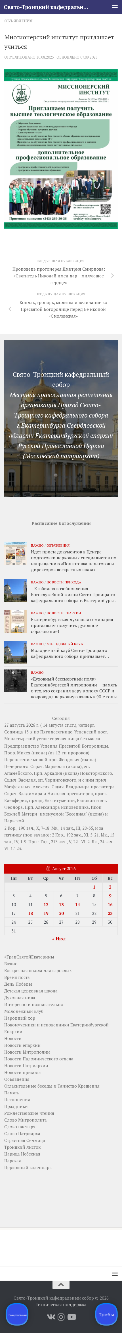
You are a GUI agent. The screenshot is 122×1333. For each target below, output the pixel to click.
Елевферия (15, 800)
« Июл (59, 939)
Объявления (18, 20)
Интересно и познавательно (33, 1004)
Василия (27, 780)
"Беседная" (76, 814)
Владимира (78, 786)
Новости (13, 1038)
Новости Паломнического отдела (38, 1059)
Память (11, 1093)
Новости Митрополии (27, 1052)
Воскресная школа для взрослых (38, 970)
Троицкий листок (22, 1147)
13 (61, 904)
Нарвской (14, 820)
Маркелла (55, 766)
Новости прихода (64, 582)
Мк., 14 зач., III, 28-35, (72, 828)
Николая (56, 793)
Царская (12, 1160)
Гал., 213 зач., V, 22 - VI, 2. (66, 841)
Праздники (16, 1106)
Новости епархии (64, 613)
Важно (37, 545)
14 (77, 904)
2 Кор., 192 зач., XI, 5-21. (76, 835)
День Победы (18, 984)
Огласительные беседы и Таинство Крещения (52, 1086)
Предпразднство (21, 746)
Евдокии (86, 800)
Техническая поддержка (61, 1304)
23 (110, 913)
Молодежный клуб (65, 643)
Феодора (13, 807)
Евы (49, 800)
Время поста (17, 977)
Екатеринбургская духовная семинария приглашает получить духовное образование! (72, 625)
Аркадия (53, 773)
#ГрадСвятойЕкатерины (29, 957)
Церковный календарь (28, 1167)
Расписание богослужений (61, 523)
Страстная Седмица (24, 1140)
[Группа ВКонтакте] (51, 1317)
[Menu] (115, 7)
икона (39, 753)
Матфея (12, 786)
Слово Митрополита (25, 1120)
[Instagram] (61, 1317)
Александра (47, 807)
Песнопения (17, 1099)
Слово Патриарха (22, 1133)
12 (46, 904)
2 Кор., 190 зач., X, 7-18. (27, 828)
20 (61, 913)
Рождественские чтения (29, 1113)
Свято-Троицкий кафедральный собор (48, 6)
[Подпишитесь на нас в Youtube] (71, 1317)
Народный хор (19, 1018)
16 (110, 904)
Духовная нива (19, 997)
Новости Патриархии (26, 1065)
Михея (23, 753)
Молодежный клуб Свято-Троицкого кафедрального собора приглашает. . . (70, 653)
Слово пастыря (19, 1126)
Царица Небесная (22, 1154)
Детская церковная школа (31, 991)
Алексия (41, 786)
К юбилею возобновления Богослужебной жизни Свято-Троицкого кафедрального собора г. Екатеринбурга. (73, 594)
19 (46, 913)
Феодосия (69, 759)
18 (30, 913)
